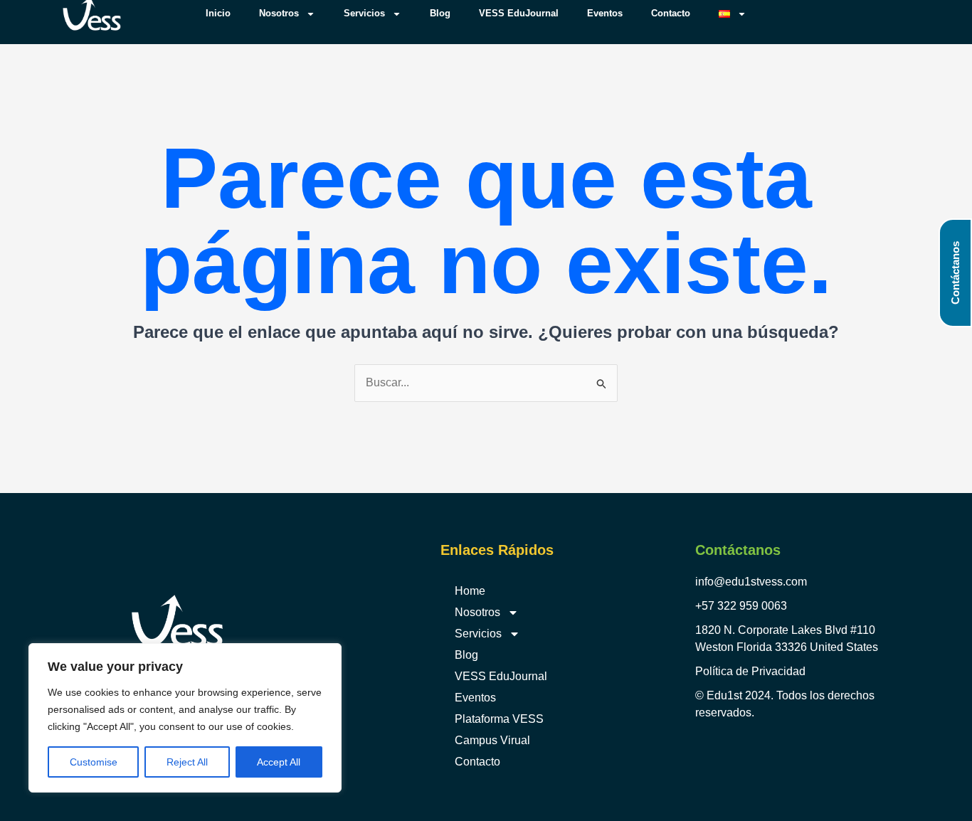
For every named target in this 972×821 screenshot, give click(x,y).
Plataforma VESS (499, 719)
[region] (185, 718)
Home (470, 591)
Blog (466, 655)
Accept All (278, 762)
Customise (93, 762)
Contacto (477, 762)
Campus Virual (492, 740)
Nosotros (477, 612)
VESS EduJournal (501, 676)
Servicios (478, 633)
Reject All (187, 762)
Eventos (475, 698)
